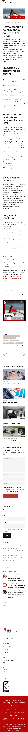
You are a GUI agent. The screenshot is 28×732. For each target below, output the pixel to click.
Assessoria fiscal (7, 22)
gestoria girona (8, 342)
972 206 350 (6, 643)
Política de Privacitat (10, 726)
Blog (4, 671)
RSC (3, 667)
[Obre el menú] (24, 2)
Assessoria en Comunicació (11, 550)
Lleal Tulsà (5, 24)
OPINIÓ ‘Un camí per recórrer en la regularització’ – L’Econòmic (16, 586)
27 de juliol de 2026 (14, 583)
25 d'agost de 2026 (14, 574)
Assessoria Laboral (9, 555)
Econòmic (6, 563)
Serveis (4, 665)
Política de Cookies (17, 728)
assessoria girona (9, 338)
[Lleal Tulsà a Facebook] (5, 649)
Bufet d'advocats (8, 562)
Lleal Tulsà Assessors (8, 660)
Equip (4, 662)
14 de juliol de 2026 (14, 590)
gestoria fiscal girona (10, 340)
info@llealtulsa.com (8, 638)
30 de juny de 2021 (8, 400)
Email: (4, 522)
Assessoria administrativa (11, 545)
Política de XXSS (18, 726)
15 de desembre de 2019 (10, 421)
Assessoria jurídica (9, 553)
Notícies (19, 22)
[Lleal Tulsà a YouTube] (5, 652)
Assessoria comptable (10, 546)
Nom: (4, 516)
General (14, 22)
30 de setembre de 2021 (10, 438)
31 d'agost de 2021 (8, 381)
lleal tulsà (19, 342)
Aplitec (18, 730)
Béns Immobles (7, 560)
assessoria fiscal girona (11, 336)
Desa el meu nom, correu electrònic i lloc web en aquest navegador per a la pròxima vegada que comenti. (14, 489)
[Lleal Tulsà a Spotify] (7, 652)
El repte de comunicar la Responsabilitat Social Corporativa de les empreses (16, 578)
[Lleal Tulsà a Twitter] (3, 649)
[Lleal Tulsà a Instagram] (7, 649)
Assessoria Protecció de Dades (13, 557)
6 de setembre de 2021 (18, 17)
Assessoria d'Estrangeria (11, 548)
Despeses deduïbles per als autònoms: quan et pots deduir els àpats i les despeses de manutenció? (16, 595)
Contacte (5, 674)
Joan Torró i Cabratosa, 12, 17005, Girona (13, 641)
